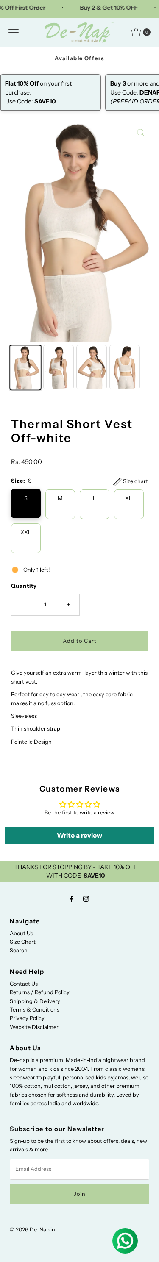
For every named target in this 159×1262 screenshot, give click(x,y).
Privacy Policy (27, 1018)
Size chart (135, 481)
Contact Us (24, 984)
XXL (25, 532)
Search (19, 950)
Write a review (79, 835)
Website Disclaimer (34, 1027)
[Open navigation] (13, 32)
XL (128, 498)
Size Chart (23, 942)
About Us (21, 933)
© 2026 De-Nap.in (32, 1229)
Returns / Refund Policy (40, 992)
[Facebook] (71, 899)
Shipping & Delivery (35, 1001)
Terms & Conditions (34, 1009)
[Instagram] (86, 899)
